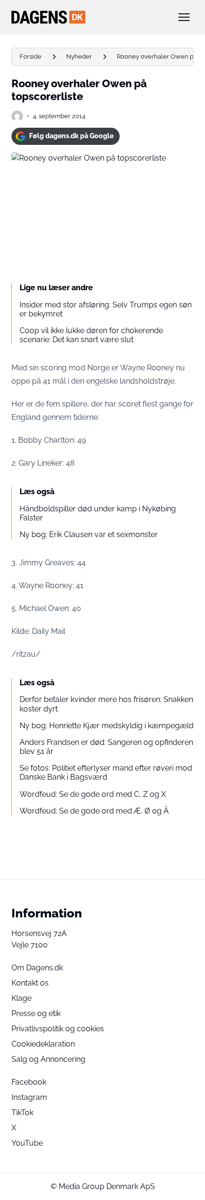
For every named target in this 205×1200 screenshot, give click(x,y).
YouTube (27, 1143)
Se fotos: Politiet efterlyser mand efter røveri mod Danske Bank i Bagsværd (106, 772)
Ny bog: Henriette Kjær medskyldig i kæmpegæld (107, 725)
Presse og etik (36, 1013)
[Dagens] (87, 17)
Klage (21, 998)
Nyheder (79, 56)
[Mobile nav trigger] (184, 17)
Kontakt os (30, 982)
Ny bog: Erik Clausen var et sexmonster (89, 534)
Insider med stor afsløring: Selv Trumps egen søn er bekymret (106, 309)
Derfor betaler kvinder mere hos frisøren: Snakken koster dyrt (106, 704)
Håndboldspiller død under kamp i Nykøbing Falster (98, 513)
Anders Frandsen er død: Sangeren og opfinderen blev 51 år (106, 747)
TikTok (22, 1112)
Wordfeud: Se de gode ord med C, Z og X (93, 794)
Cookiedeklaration (43, 1043)
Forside (30, 56)
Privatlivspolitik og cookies (57, 1028)
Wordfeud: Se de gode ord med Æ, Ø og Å (94, 810)
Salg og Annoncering (48, 1059)
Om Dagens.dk (37, 967)
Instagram (29, 1097)
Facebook (28, 1082)
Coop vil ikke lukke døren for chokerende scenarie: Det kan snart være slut (91, 335)
